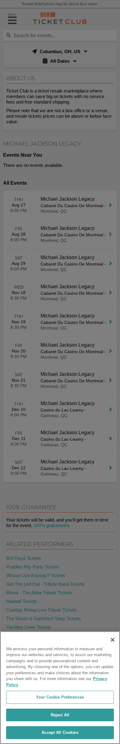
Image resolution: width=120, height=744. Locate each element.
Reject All (60, 715)
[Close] (112, 640)
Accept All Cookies (60, 732)
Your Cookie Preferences (60, 697)
